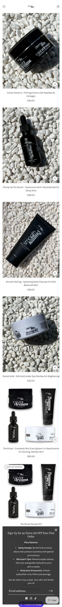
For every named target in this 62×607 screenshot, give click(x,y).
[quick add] (55, 84)
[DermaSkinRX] (31, 6)
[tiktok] (35, 598)
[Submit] (51, 591)
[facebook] (26, 598)
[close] (56, 529)
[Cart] (58, 6)
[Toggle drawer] (4, 7)
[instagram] (31, 598)
